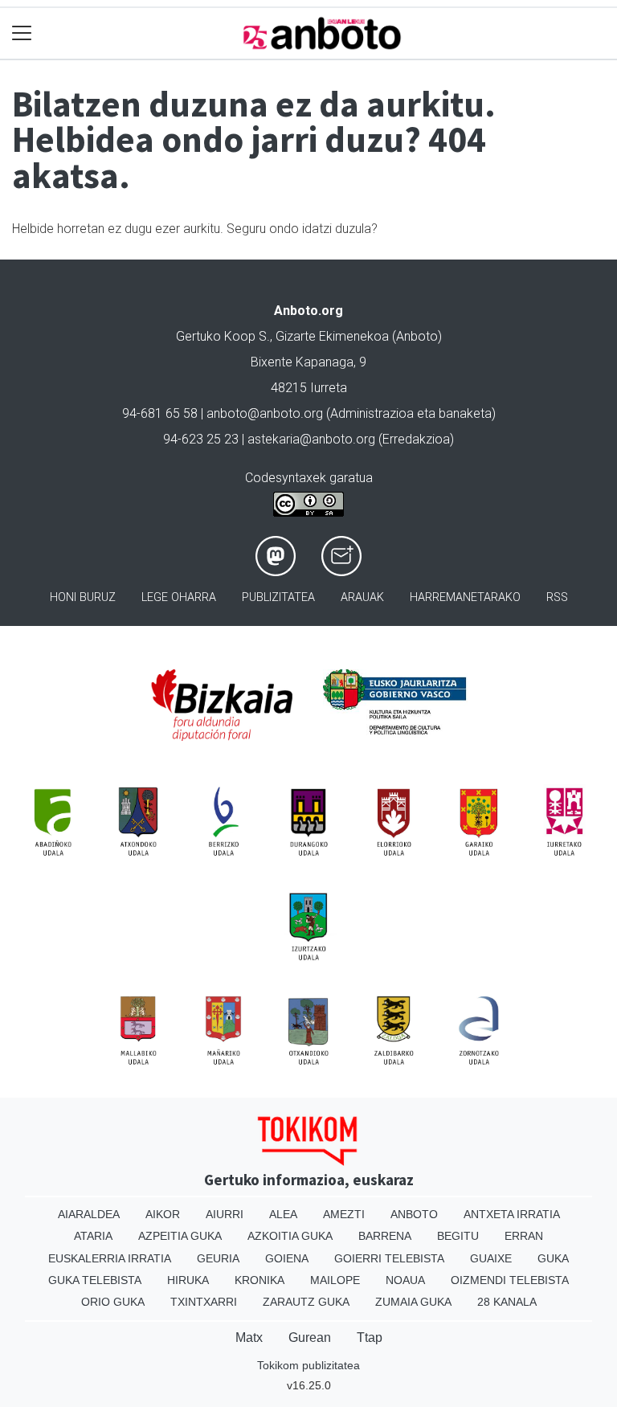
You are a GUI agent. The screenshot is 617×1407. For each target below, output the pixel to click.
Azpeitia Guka (180, 1235)
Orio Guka (113, 1301)
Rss (557, 597)
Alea (283, 1214)
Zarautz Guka (306, 1301)
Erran (524, 1235)
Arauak (362, 597)
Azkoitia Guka (290, 1235)
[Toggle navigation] (22, 33)
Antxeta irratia (512, 1214)
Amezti (344, 1214)
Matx (249, 1337)
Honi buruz (83, 597)
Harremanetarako (465, 597)
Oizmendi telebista (510, 1280)
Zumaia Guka (413, 1301)
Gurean (309, 1337)
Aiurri (224, 1214)
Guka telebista (94, 1280)
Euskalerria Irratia (109, 1258)
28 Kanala (507, 1301)
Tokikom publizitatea (308, 1365)
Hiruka (188, 1280)
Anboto (414, 1214)
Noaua (405, 1280)
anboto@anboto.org (264, 413)
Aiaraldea (89, 1214)
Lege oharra (178, 597)
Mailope (335, 1280)
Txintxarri (203, 1301)
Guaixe (491, 1258)
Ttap (369, 1337)
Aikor (162, 1214)
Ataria (93, 1235)
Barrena (384, 1235)
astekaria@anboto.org (311, 439)
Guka (553, 1258)
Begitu (458, 1235)
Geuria (218, 1258)
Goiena (286, 1258)
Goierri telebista (389, 1258)
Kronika (259, 1280)
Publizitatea (278, 597)
